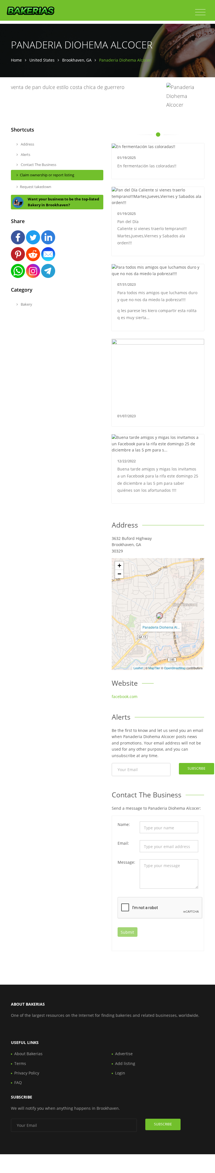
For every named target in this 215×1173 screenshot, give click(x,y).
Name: (124, 824)
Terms (20, 1063)
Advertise (124, 1053)
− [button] (119, 573)
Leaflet (138, 668)
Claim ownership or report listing (47, 174)
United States (42, 60)
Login (120, 1073)
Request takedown (35, 186)
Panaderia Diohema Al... (161, 627)
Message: (126, 862)
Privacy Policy (26, 1073)
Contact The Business (38, 164)
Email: (123, 843)
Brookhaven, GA (77, 60)
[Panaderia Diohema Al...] (159, 615)
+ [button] (119, 565)
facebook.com (124, 696)
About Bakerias (28, 1053)
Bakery (26, 304)
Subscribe (196, 768)
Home (16, 60)
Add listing (125, 1063)
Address (27, 144)
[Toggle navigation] (200, 12)
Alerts (25, 154)
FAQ (18, 1082)
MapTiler (154, 668)
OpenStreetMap (175, 668)
